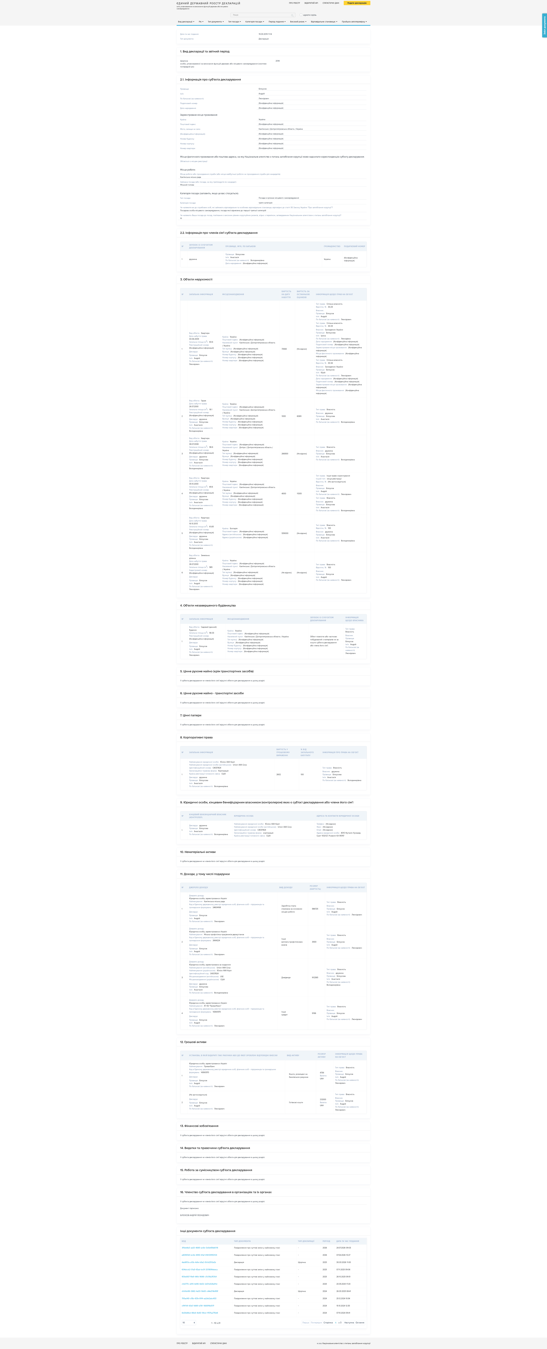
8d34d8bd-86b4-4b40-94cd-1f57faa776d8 (200, 1313)
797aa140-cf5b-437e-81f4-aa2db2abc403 (199, 1298)
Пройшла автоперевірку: (353, 22)
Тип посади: (233, 22)
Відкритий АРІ (311, 3)
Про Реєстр (294, 3)
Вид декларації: (185, 22)
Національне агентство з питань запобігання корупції (346, 1343)
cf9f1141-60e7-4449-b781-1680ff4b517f (198, 1306)
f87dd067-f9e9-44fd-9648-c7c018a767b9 (199, 1277)
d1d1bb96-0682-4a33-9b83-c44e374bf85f (200, 1291)
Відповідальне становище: (323, 22)
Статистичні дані (331, 3)
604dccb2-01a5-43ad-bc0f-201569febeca (200, 1270)
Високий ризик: (297, 22)
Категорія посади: (253, 22)
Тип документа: (215, 22)
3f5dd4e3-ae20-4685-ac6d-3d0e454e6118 (200, 1248)
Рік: (200, 22)
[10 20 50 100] (189, 1322)
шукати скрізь (309, 15)
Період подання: (276, 22)
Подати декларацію (357, 3)
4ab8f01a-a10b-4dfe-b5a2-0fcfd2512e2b (199, 1262)
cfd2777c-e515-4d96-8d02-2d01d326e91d (199, 1284)
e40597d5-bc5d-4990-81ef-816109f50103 (199, 1255)
